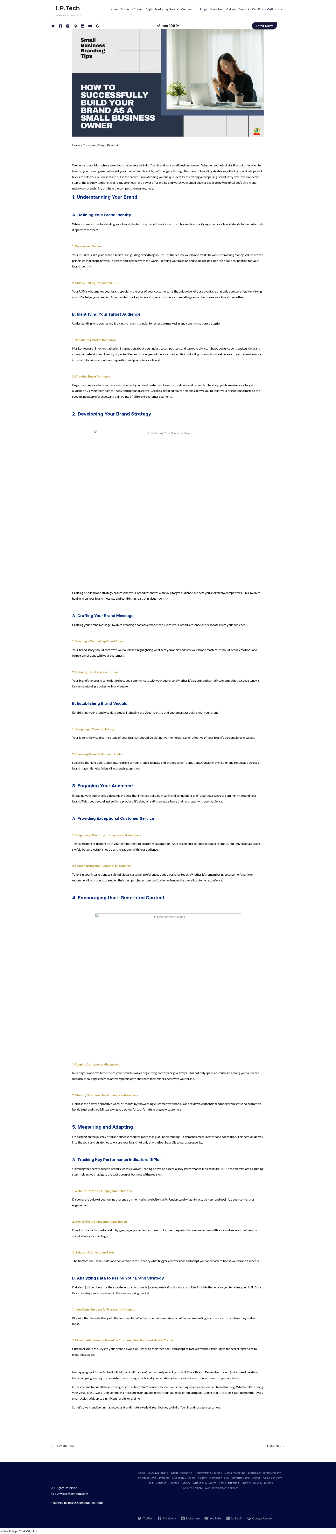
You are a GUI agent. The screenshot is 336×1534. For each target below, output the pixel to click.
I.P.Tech (68, 8)
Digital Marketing (181, 1472)
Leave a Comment (84, 145)
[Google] (97, 26)
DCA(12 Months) (158, 1472)
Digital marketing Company (264, 1472)
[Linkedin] (82, 26)
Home (114, 9)
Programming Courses (208, 1472)
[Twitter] (53, 26)
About (256, 1477)
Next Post (275, 1445)
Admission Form (219, 1477)
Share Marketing (229, 1482)
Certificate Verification (267, 9)
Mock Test (217, 9)
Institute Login (240, 1477)
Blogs (203, 9)
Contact (243, 9)
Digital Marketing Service (161, 9)
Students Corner (132, 9)
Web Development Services (221, 1487)
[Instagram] (68, 26)
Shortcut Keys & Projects (153, 1477)
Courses (186, 9)
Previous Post (63, 1445)
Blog (101, 145)
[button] (18, 1531)
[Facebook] (60, 26)
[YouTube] (90, 26)
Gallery (231, 9)
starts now (213, 1407)
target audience (196, 348)
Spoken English (192, 1487)
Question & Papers (183, 1477)
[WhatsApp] (75, 26)
